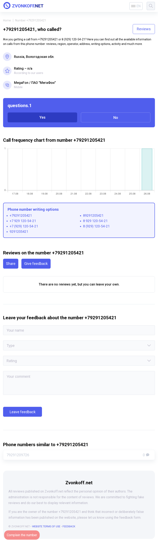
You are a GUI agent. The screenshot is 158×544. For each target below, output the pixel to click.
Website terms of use (46, 526)
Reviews (144, 29)
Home (7, 20)
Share (10, 263)
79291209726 (76, 455)
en (138, 6)
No (115, 117)
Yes (42, 117)
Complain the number (22, 535)
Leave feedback (23, 412)
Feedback (69, 526)
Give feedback (36, 263)
